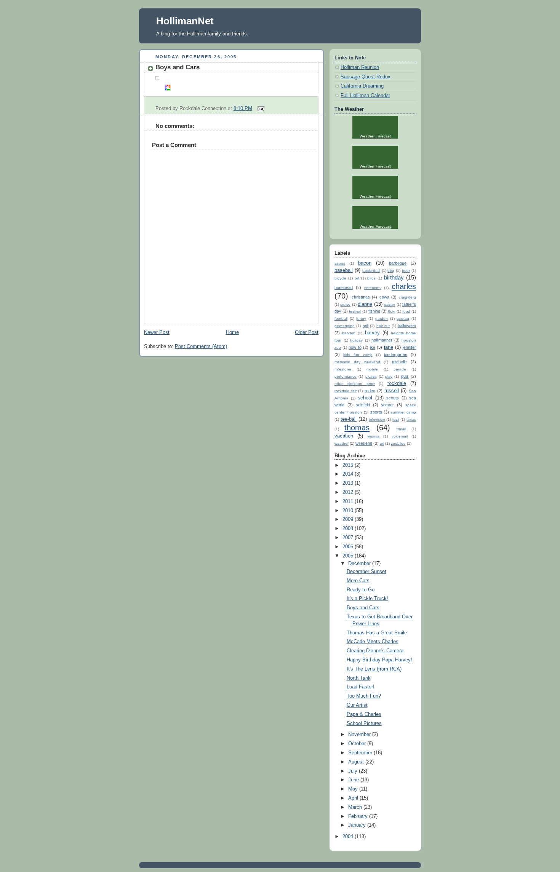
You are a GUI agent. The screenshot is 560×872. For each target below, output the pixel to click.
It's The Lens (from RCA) (374, 669)
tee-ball (349, 419)
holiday (356, 340)
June (354, 780)
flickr (391, 311)
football (340, 318)
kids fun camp (357, 355)
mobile (372, 369)
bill (357, 278)
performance (345, 376)
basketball (371, 270)
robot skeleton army (354, 384)
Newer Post (157, 332)
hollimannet (381, 340)
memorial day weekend (357, 362)
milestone (342, 369)
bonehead (343, 287)
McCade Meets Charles (372, 641)
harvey (372, 332)
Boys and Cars (177, 67)
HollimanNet (185, 21)
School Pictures (364, 723)
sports (376, 412)
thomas (357, 427)
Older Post (306, 332)
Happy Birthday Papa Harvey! (379, 660)
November (360, 734)
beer (406, 270)
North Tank (359, 678)
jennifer (409, 347)
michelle (399, 361)
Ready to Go (360, 590)
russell (391, 390)
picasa (371, 376)
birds (371, 278)
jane (388, 347)
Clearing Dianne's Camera (375, 650)
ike (372, 347)
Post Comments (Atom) (201, 346)
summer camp (403, 412)
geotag (403, 318)
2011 (348, 501)
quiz (405, 376)
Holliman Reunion (360, 67)
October (357, 743)
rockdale (396, 383)
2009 (348, 519)
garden (381, 318)
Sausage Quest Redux (365, 77)
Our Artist (357, 705)
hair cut (383, 326)
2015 (348, 465)
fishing (374, 311)
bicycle (340, 278)
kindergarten (395, 354)
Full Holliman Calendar (365, 95)
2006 (348, 546)
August (356, 762)
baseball (343, 270)
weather (341, 443)
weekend (363, 443)
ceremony (372, 288)
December (360, 563)
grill (365, 326)
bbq (390, 270)
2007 (348, 537)
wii (382, 443)
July (353, 771)
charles (404, 286)
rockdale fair (345, 391)
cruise (345, 304)
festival (355, 311)
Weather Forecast (375, 136)
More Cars (358, 580)
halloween (407, 325)
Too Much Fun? (364, 696)
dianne (365, 304)
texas (411, 419)
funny (361, 318)
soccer (387, 404)
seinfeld (363, 404)
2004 (348, 836)
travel (401, 429)
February (358, 816)
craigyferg (407, 297)
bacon (364, 263)
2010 (348, 510)
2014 (348, 474)
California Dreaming (362, 86)
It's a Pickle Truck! (367, 598)
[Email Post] (260, 108)
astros (339, 263)
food (406, 311)
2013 (348, 483)
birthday (394, 277)
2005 (348, 556)
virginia (373, 436)
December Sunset (366, 571)
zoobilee (398, 443)
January (357, 825)
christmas (361, 297)
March (355, 807)
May (353, 789)
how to (355, 347)
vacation (343, 436)
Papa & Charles (364, 714)
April (354, 798)
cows (384, 297)
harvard (348, 333)
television (377, 419)
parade (400, 369)
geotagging (344, 326)
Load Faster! (360, 687)
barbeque (397, 263)
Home (232, 332)
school (365, 398)
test (395, 419)
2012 (348, 492)
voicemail (400, 436)
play (388, 376)
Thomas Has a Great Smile (377, 633)
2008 (348, 528)
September (361, 752)
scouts (392, 398)
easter (389, 304)
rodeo (370, 390)
